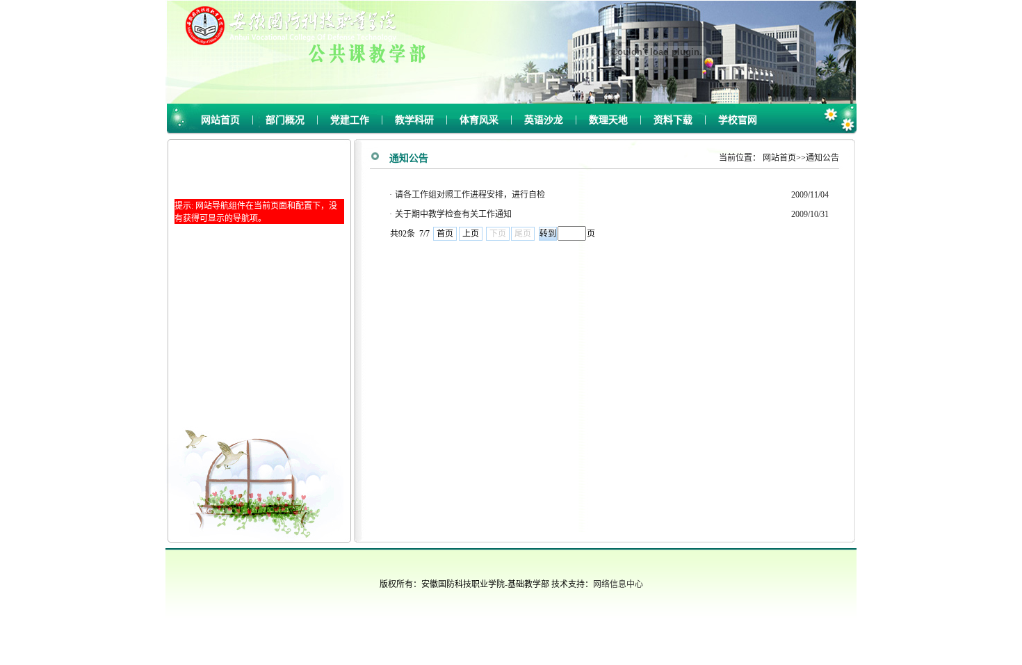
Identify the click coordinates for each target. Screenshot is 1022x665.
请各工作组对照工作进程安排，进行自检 (470, 195)
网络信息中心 (618, 584)
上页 (470, 234)
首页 (445, 234)
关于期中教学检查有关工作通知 (453, 214)
